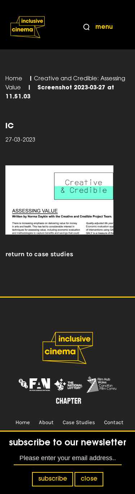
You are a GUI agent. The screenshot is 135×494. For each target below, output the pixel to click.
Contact (113, 422)
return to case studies (39, 254)
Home (13, 79)
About (46, 422)
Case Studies (79, 422)
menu (104, 27)
